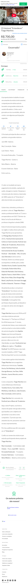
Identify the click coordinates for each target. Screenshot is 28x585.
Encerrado (5, 44)
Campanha (3, 89)
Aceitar (23, 4)
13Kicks (25, 44)
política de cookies (11, 4)
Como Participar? (11, 89)
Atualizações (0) (21, 89)
